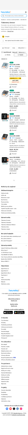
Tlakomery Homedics (6, 222)
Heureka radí (4, 349)
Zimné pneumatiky (5, 279)
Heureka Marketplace (6, 373)
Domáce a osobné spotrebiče (13, 19)
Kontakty (3, 323)
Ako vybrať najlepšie (7, 234)
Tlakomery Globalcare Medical (8, 225)
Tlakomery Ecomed (5, 220)
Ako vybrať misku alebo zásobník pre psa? (11, 236)
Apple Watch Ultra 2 (6, 273)
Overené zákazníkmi (6, 390)
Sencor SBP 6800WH (14, 116)
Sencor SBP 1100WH (14, 92)
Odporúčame (5, 266)
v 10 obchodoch (13, 108)
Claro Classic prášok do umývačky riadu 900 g (11, 257)
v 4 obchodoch (12, 171)
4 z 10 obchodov (13, 84)
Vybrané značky (5, 217)
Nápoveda (3, 384)
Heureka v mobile (5, 347)
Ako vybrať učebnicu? (6, 239)
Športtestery (4, 200)
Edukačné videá (5, 381)
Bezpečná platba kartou (7, 357)
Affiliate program (5, 379)
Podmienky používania (6, 325)
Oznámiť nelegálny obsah (7, 336)
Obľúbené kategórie (7, 190)
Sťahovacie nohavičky (6, 211)
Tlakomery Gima (5, 227)
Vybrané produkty (6, 245)
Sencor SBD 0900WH (14, 157)
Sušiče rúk (3, 195)
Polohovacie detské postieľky (8, 213)
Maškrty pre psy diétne (6, 206)
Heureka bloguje (5, 331)
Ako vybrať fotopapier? (6, 241)
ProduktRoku (4, 394)
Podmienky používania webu (18, 415)
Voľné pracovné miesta (6, 327)
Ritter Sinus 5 (4, 250)
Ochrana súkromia (5, 355)
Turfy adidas (4, 204)
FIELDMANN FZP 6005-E (7, 255)
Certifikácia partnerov (6, 397)
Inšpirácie (3, 399)
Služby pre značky (5, 375)
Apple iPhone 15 (5, 269)
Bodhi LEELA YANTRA (6, 259)
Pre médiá (3, 329)
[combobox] (14, 15)
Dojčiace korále (4, 193)
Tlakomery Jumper (5, 229)
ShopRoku (3, 392)
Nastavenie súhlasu (6, 353)
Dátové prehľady (5, 377)
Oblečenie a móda (5, 284)
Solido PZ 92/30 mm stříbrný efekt (9, 248)
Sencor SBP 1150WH (14, 64)
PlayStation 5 (4, 275)
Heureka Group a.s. (17, 413)
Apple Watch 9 (4, 271)
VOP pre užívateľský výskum (8, 360)
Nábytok (3, 282)
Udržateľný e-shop (5, 401)
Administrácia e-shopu (6, 366)
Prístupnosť (4, 338)
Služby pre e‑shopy (5, 370)
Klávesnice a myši (5, 197)
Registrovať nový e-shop (7, 368)
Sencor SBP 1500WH (14, 136)
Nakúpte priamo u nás (6, 351)
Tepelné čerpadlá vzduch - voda (8, 208)
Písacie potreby (5, 202)
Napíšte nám (14, 301)
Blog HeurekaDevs (5, 333)
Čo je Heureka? (4, 320)
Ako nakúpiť (4, 344)
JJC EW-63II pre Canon (6, 252)
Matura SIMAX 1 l (5, 261)
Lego (2, 277)
